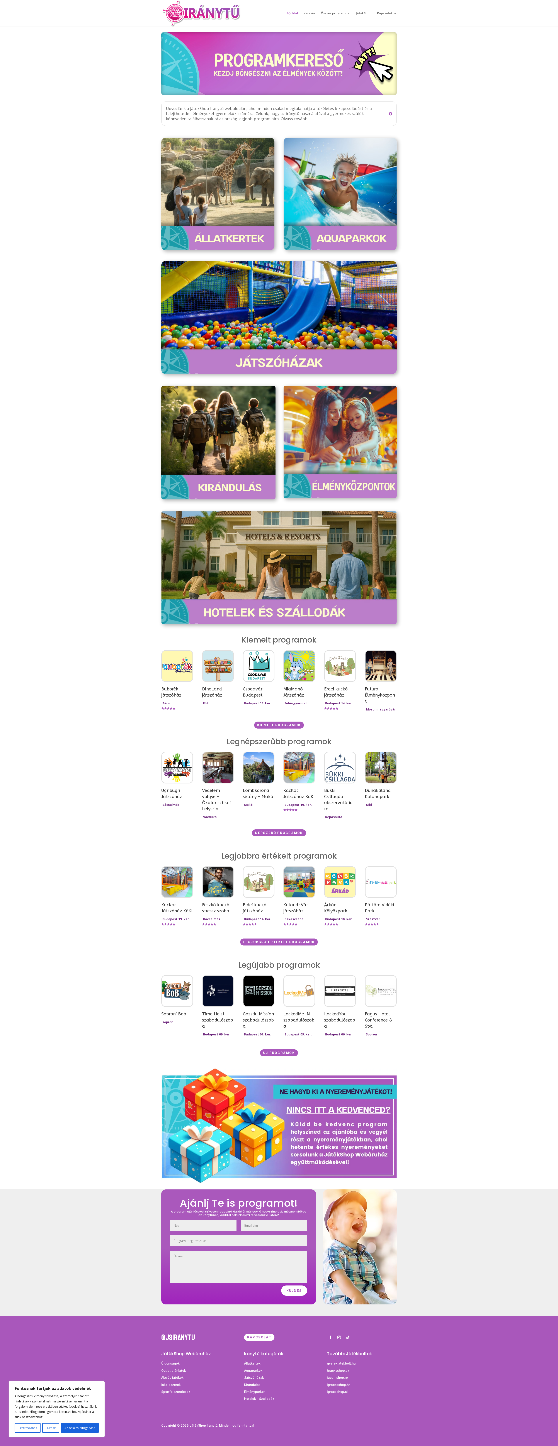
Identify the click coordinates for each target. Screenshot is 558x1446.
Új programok (279, 1053)
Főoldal (292, 13)
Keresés (309, 13)
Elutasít (51, 1428)
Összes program (333, 13)
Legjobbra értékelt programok (279, 942)
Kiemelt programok (279, 725)
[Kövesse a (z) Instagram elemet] (339, 1337)
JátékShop (363, 13)
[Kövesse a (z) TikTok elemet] (347, 1337)
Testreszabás (27, 1428)
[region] (57, 1409)
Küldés (294, 1290)
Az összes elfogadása (80, 1428)
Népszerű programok (279, 833)
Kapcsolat (384, 13)
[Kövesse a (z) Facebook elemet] (330, 1337)
